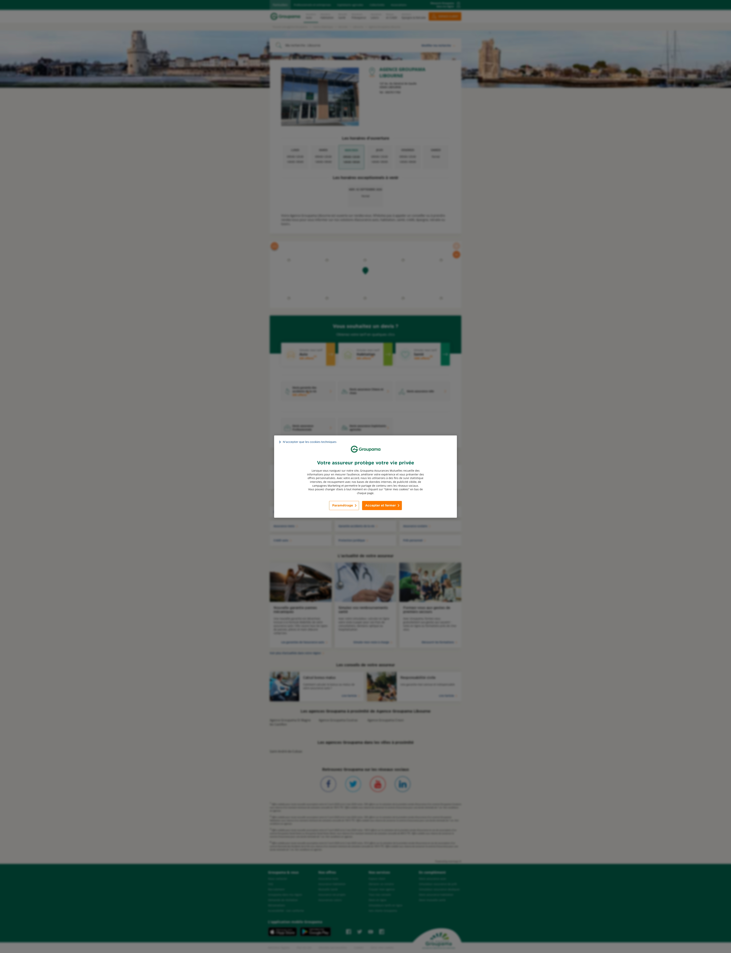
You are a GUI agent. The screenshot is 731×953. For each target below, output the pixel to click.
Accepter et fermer (380, 505)
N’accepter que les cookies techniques (309, 441)
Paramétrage (342, 505)
